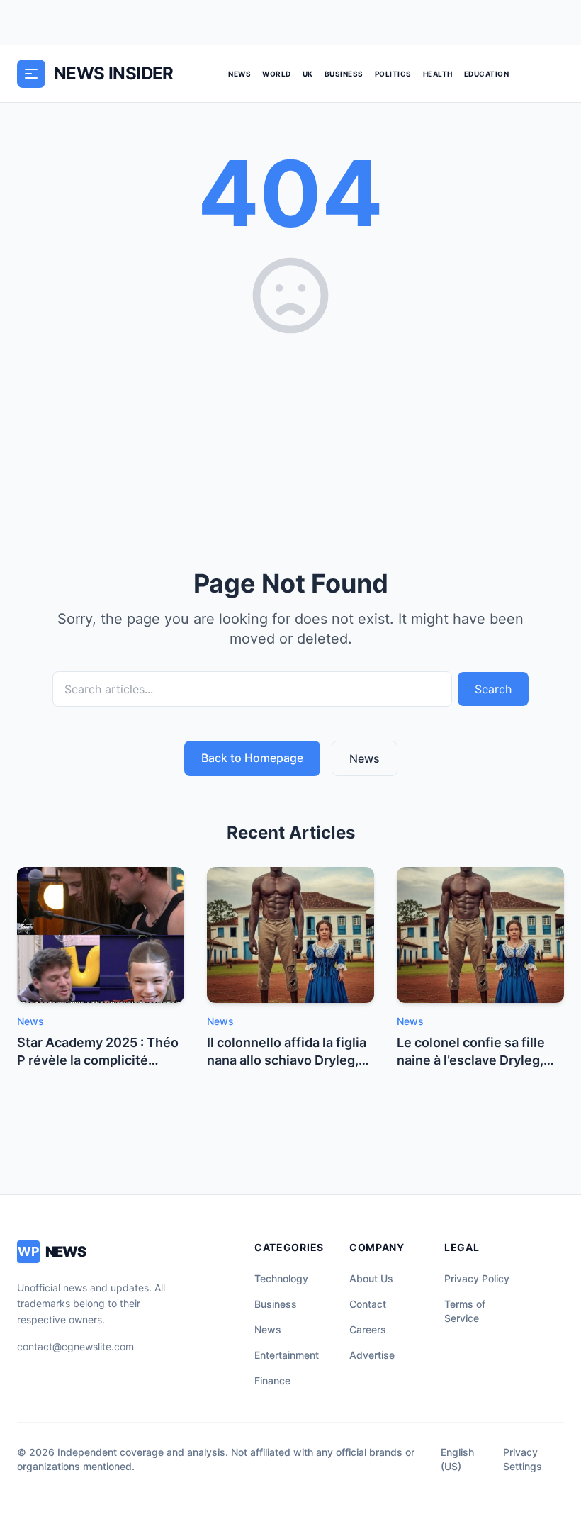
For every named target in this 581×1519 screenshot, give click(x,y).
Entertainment (286, 1355)
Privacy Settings (522, 1459)
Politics (393, 73)
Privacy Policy (476, 1278)
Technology (281, 1278)
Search (493, 689)
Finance (272, 1380)
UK (308, 73)
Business (344, 73)
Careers (367, 1329)
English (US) (457, 1459)
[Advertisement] (290, 447)
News (239, 73)
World (276, 73)
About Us (371, 1278)
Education (486, 73)
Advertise (372, 1355)
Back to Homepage (252, 758)
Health (438, 73)
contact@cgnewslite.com (75, 1346)
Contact (367, 1304)
